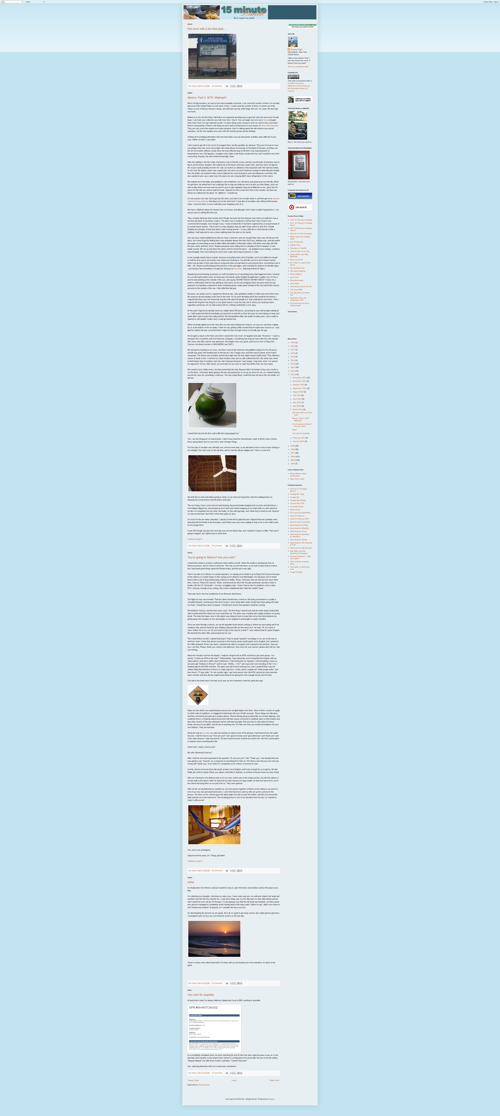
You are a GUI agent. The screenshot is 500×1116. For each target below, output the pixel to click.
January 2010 (299, 441)
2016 (293, 353)
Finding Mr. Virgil (297, 494)
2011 (293, 371)
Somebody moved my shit (300, 286)
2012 (293, 367)
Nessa (266, 120)
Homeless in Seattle (298, 248)
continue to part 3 (195, 539)
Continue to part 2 (195, 861)
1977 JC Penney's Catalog (301, 220)
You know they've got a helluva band (299, 304)
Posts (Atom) (204, 1085)
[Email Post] (226, 86)
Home (234, 1080)
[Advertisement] (298, 617)
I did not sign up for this (299, 251)
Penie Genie (295, 510)
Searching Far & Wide (299, 525)
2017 (293, 350)
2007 (293, 453)
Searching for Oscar (298, 531)
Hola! (191, 882)
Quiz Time (294, 277)
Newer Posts (193, 1080)
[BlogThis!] (233, 86)
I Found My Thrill (297, 503)
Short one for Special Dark (301, 548)
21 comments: (217, 983)
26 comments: (217, 86)
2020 (293, 342)
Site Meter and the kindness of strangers (299, 552)
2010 (293, 374)
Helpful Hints (295, 245)
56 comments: (217, 871)
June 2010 (297, 399)
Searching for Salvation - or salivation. (300, 535)
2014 (293, 360)
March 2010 (298, 409)
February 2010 (299, 438)
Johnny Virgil (296, 49)
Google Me (294, 497)
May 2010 (297, 402)
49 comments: (217, 546)
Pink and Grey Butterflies (300, 513)
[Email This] (231, 86)
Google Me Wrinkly (298, 500)
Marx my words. (296, 259)
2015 (293, 357)
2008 (293, 449)
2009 (293, 446)
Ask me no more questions (301, 233)
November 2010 (300, 381)
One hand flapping (297, 271)
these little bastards (270, 125)
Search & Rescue (297, 516)
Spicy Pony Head (297, 479)
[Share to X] (236, 86)
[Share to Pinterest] (241, 86)
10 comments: (217, 1073)
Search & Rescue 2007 (299, 519)
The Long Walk (296, 290)
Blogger (271, 1099)
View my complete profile (298, 67)
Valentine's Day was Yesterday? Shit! (298, 299)
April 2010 (297, 406)
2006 (293, 456)
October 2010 (299, 385)
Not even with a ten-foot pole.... (207, 28)
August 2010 (298, 392)
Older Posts (274, 1080)
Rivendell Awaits (296, 280)
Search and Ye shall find (300, 522)
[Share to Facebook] (238, 86)
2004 (293, 463)
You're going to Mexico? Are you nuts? (212, 557)
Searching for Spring (298, 540)
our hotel (205, 733)
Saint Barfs (294, 283)
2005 (293, 460)
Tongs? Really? (296, 572)
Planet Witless (296, 274)
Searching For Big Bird (299, 528)
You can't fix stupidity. (201, 994)
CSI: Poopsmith (296, 242)
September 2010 (300, 388)
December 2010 (300, 378)
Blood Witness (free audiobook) (298, 475)
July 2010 (297, 395)
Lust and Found (296, 506)
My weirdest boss (297, 268)
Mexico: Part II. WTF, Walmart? (207, 97)
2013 (293, 364)
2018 (293, 346)
